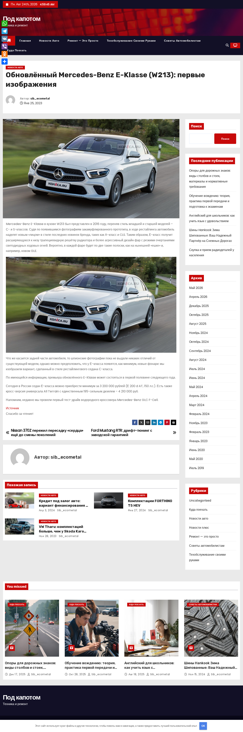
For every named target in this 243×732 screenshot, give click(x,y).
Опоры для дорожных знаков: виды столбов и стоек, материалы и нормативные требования (30, 670)
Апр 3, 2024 (47, 510)
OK (203, 726)
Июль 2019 (196, 468)
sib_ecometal (40, 98)
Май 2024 (196, 387)
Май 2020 (196, 459)
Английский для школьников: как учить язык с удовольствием (149, 667)
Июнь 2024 (197, 378)
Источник (12, 408)
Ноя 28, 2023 (48, 536)
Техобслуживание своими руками (131, 41)
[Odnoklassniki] (4, 54)
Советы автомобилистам (182, 41)
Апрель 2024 (198, 396)
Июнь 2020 (197, 450)
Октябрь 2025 (199, 315)
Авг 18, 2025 (137, 674)
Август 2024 (198, 360)
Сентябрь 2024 (200, 351)
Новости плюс (199, 527)
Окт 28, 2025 (78, 674)
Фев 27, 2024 (137, 510)
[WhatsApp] (4, 23)
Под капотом (21, 18)
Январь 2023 (198, 441)
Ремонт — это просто (83, 41)
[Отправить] (4, 61)
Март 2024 (196, 405)
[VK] (4, 39)
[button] (227, 45)
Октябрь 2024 (199, 342)
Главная (25, 41)
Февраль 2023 (199, 432)
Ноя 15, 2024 (197, 674)
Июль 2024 (197, 369)
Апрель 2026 (198, 297)
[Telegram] (4, 31)
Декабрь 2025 (199, 306)
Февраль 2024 (199, 414)
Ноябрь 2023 (198, 423)
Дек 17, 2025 (17, 674)
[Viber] (4, 46)
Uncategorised (200, 500)
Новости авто (49, 41)
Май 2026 (196, 288)
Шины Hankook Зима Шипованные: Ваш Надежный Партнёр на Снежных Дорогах (210, 235)
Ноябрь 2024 (198, 333)
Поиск (196, 126)
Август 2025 (197, 324)
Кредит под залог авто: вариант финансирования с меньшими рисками (63, 505)
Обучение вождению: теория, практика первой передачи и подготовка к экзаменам (209, 201)
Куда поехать (17, 50)
